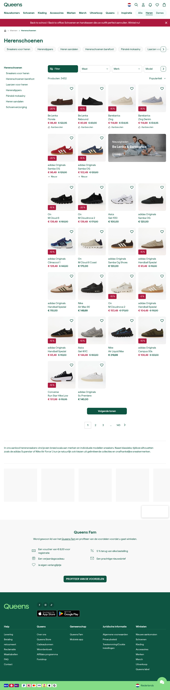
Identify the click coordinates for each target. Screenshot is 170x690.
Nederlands (147, 685)
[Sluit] (166, 23)
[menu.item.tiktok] (51, 605)
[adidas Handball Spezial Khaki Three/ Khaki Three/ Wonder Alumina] (152, 241)
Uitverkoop (96, 12)
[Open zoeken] (136, 5)
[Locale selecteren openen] (129, 5)
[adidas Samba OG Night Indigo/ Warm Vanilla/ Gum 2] (92, 148)
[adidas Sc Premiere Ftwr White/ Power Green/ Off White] (92, 375)
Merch (82, 12)
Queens (110, 12)
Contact (8, 664)
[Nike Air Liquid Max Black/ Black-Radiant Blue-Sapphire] (122, 330)
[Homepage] (19, 606)
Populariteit (155, 78)
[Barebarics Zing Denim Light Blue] (152, 98)
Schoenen (29, 12)
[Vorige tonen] (126, 425)
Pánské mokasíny (15, 95)
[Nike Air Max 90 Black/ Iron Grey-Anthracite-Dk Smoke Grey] (92, 286)
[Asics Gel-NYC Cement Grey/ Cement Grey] (92, 330)
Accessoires (57, 12)
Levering (8, 634)
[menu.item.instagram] (45, 605)
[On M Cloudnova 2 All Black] (92, 197)
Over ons (41, 634)
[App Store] (47, 613)
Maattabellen (11, 654)
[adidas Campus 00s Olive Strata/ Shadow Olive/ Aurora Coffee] (152, 330)
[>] (163, 49)
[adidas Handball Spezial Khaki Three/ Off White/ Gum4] (152, 286)
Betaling (8, 639)
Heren (149, 12)
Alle (140, 12)
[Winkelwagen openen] (164, 5)
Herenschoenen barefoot (20, 78)
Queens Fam (69, 539)
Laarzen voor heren (17, 84)
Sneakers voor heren (17, 73)
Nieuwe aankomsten (146, 634)
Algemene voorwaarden (115, 634)
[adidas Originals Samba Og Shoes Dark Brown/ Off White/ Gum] (122, 241)
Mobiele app (76, 639)
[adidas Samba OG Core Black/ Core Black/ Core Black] (152, 197)
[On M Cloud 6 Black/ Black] (62, 197)
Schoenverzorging (16, 107)
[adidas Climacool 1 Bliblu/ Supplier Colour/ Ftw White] (62, 241)
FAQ (6, 659)
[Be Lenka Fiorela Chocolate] (62, 98)
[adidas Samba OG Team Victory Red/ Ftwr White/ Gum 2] (62, 148)
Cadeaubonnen (45, 644)
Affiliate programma (47, 654)
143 (118, 425)
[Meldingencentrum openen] (150, 5)
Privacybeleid (110, 639)
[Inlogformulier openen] (143, 5)
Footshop (42, 659)
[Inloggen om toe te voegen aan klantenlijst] (71, 88)
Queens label (142, 669)
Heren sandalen (15, 101)
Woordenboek (44, 649)
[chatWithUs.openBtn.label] (162, 682)
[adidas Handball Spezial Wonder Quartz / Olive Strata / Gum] (62, 286)
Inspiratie (126, 12)
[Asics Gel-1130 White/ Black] (122, 197)
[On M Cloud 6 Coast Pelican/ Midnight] (92, 241)
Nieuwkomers (12, 12)
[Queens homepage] (13, 5)
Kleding (42, 12)
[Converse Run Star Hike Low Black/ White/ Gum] (62, 375)
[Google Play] (68, 613)
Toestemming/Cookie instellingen (114, 646)
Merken (71, 12)
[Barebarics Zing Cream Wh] (122, 98)
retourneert (10, 644)
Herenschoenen (13, 67)
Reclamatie (10, 649)
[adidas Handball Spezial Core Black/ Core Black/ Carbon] (62, 330)
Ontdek (116, 153)
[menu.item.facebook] (39, 605)
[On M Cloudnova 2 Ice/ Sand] (122, 286)
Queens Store (44, 639)
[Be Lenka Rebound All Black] (92, 98)
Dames (160, 12)
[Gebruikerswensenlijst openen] (157, 5)
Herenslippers (14, 90)
